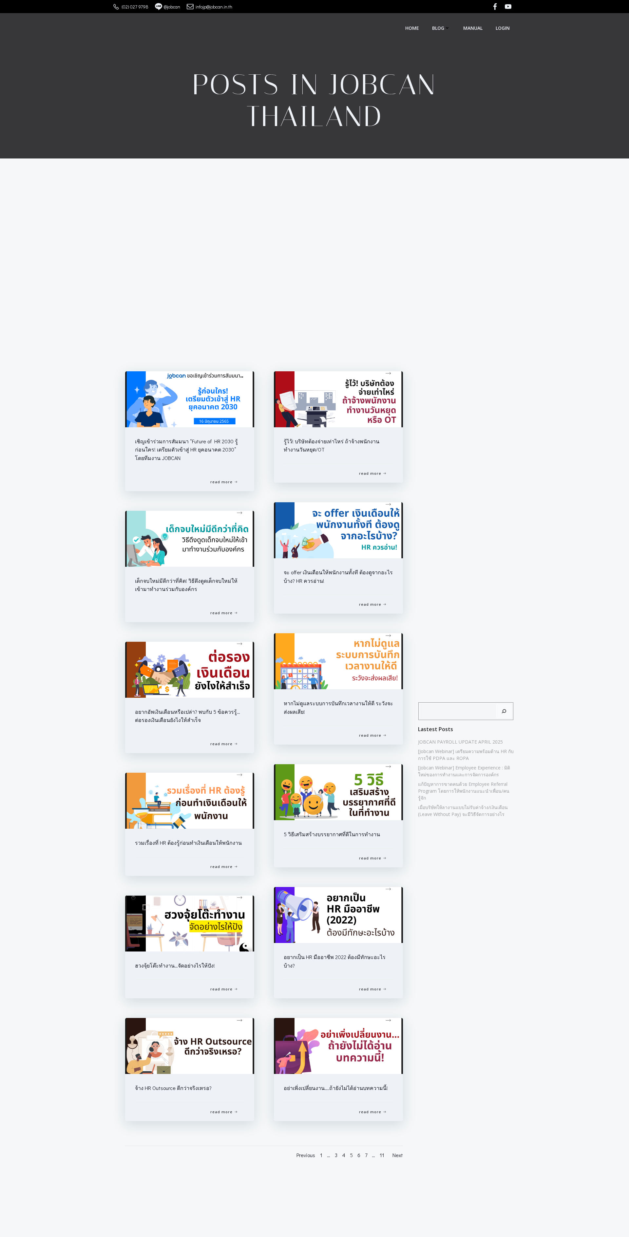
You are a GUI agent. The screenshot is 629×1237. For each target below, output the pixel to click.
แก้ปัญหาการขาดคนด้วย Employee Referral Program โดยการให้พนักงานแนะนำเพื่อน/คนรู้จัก (463, 791)
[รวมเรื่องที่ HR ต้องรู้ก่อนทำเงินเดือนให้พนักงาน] (189, 799)
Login (503, 28)
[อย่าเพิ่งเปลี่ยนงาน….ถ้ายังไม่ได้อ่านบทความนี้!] (338, 1045)
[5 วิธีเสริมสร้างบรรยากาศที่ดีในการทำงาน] (338, 791)
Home (412, 28)
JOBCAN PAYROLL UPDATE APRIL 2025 (460, 742)
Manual (473, 28)
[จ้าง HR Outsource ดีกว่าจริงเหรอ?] (189, 1045)
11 (382, 1155)
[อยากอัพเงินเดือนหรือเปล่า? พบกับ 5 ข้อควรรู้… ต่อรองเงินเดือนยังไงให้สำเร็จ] (189, 668)
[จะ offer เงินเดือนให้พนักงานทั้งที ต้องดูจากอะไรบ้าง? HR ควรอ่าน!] (338, 529)
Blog (438, 28)
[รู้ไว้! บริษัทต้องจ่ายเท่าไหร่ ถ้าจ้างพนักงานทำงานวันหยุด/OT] (338, 398)
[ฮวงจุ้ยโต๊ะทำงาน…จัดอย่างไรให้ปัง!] (189, 922)
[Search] (504, 711)
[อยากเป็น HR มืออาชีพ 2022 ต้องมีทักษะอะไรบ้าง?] (338, 914)
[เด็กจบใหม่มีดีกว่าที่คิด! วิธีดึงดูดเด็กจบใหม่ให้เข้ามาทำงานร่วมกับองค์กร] (189, 537)
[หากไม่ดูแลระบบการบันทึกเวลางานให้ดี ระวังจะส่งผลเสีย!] (338, 660)
